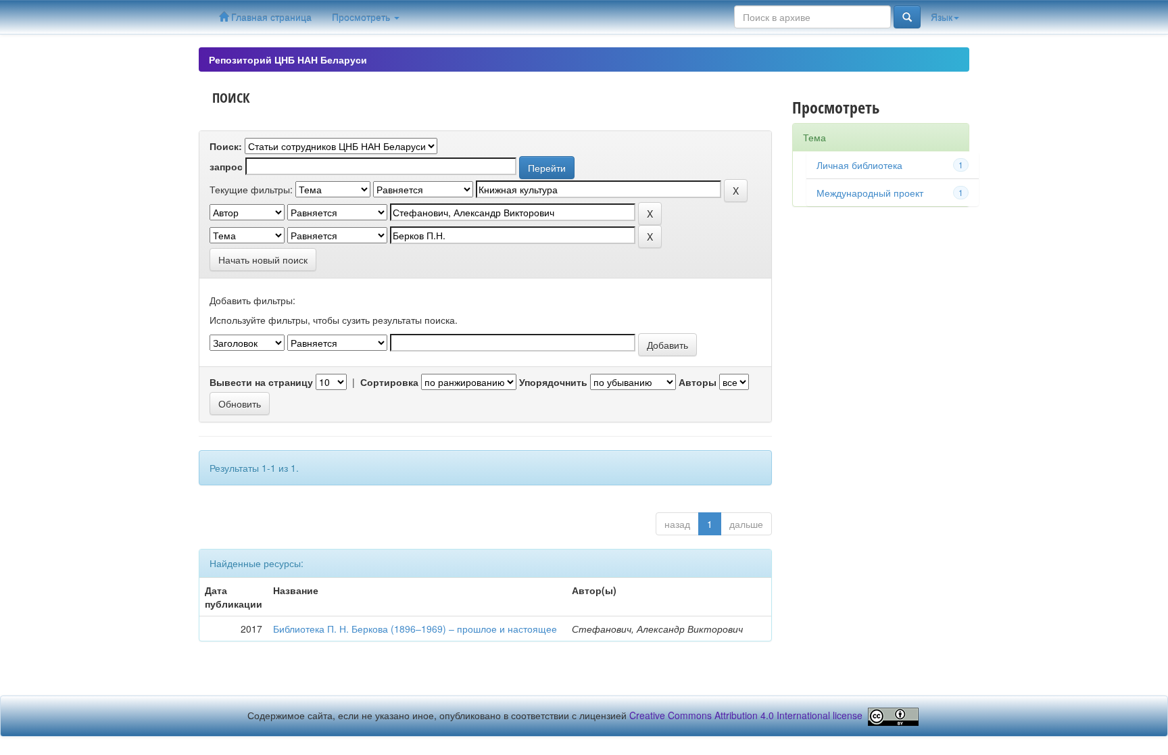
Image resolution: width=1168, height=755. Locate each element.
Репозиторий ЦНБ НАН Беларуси (288, 59)
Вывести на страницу (261, 382)
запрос (226, 166)
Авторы (697, 382)
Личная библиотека (859, 165)
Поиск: (226, 146)
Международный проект (870, 192)
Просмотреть (362, 17)
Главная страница (270, 17)
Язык (941, 17)
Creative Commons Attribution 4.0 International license (745, 715)
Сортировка (389, 382)
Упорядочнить (553, 382)
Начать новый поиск (263, 259)
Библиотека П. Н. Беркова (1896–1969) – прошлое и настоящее (415, 628)
